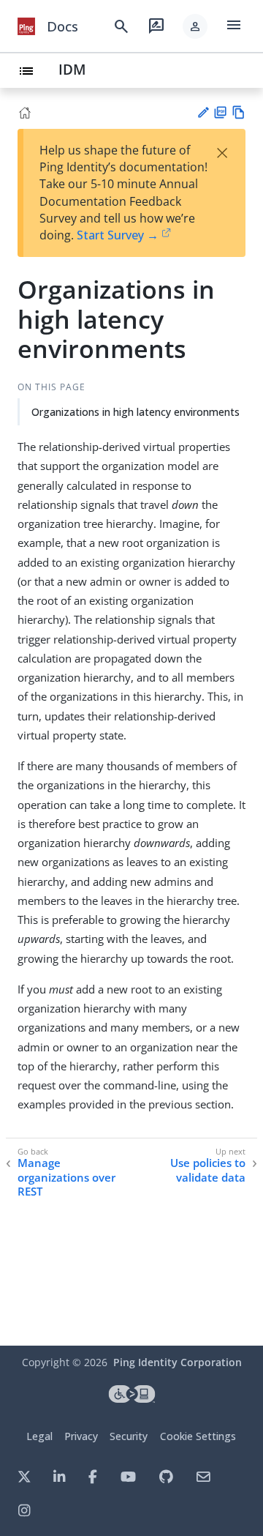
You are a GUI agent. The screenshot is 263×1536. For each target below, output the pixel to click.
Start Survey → (118, 235)
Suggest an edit (203, 112)
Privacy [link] (81, 1436)
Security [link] (129, 1436)
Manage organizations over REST (66, 1177)
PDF (220, 112)
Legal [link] (39, 1436)
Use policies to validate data (207, 1170)
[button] (195, 26)
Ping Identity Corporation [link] (177, 1362)
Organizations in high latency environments (135, 412)
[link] (26, 26)
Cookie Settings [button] (198, 1436)
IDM (72, 69)
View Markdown (238, 112)
